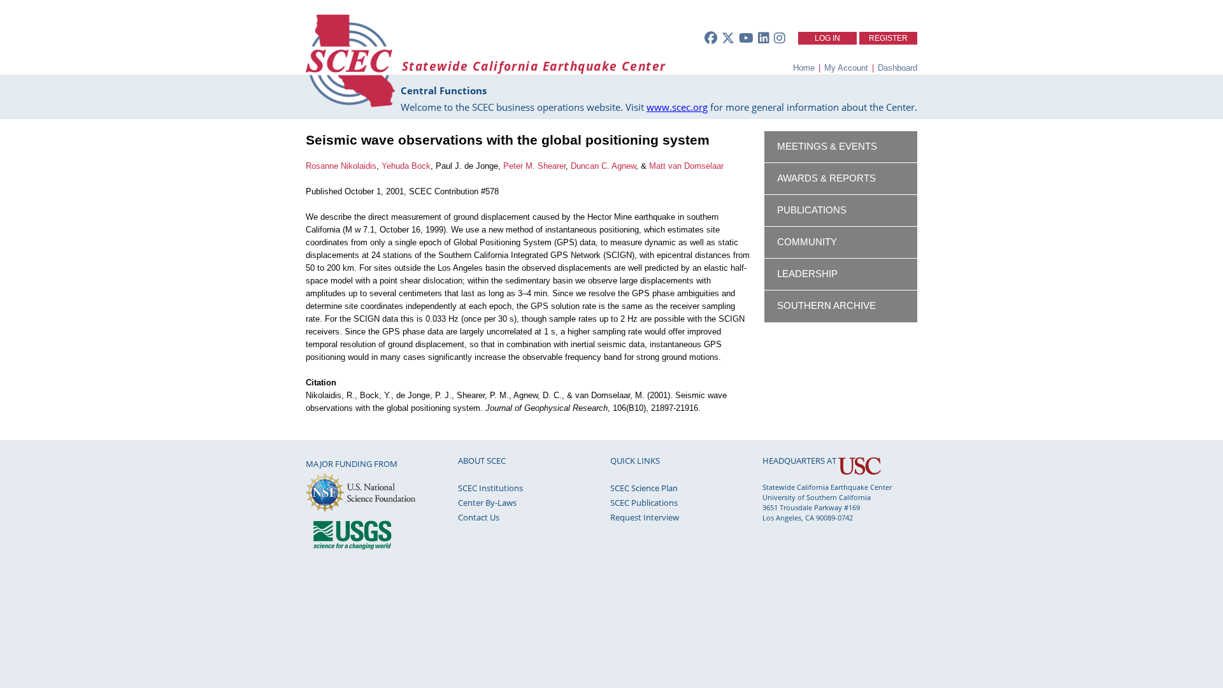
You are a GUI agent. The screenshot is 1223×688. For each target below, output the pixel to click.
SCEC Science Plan (644, 488)
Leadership (807, 274)
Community (807, 242)
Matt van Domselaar (686, 166)
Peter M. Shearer (534, 166)
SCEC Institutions (490, 488)
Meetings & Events (827, 146)
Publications (812, 210)
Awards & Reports (826, 178)
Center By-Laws (487, 502)
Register (888, 38)
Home (804, 68)
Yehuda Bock (406, 166)
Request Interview (644, 517)
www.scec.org (677, 107)
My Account (846, 68)
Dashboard (897, 68)
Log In (827, 38)
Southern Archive (826, 306)
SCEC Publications (644, 502)
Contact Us (478, 517)
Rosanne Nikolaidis (341, 166)
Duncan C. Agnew (603, 166)
